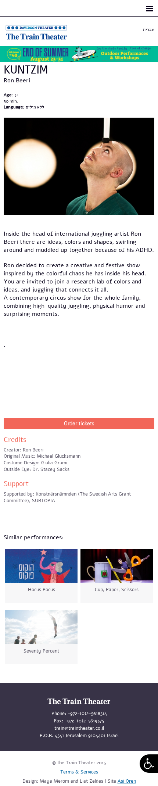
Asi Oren (127, 781)
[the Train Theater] (44, 40)
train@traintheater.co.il (79, 728)
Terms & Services (79, 772)
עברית (148, 29)
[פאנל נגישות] (149, 763)
